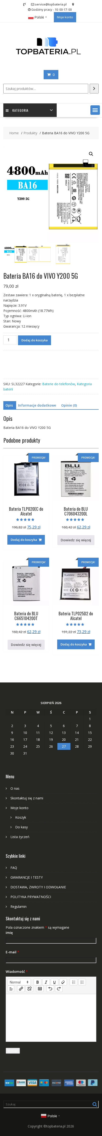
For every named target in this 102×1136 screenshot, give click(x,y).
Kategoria (20, 110)
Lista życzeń (19, 837)
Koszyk (20, 817)
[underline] (54, 982)
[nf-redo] (59, 988)
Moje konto (65, 17)
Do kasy (21, 827)
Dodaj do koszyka (34, 340)
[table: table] (40, 988)
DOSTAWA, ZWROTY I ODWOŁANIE (38, 887)
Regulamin (18, 906)
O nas (14, 788)
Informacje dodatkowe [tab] (37, 405)
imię (9, 932)
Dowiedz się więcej (76, 540)
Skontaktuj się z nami (26, 798)
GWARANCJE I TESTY (26, 877)
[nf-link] (21, 988)
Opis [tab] (9, 405)
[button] (95, 110)
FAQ (13, 867)
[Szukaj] (94, 88)
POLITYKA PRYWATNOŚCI (30, 897)
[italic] (46, 982)
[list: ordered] (73, 982)
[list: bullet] (82, 982)
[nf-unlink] (29, 988)
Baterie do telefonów (58, 384)
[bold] (37, 982)
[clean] (63, 982)
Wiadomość (17, 971)
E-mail (12, 952)
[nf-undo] (50, 988)
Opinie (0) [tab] (69, 405)
